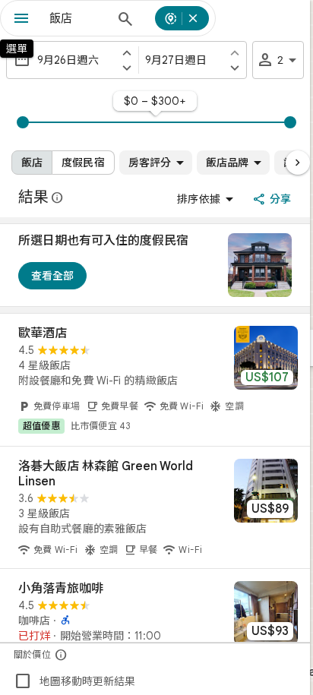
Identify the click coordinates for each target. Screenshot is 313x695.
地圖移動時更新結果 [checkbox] (74, 681)
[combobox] (77, 18)
